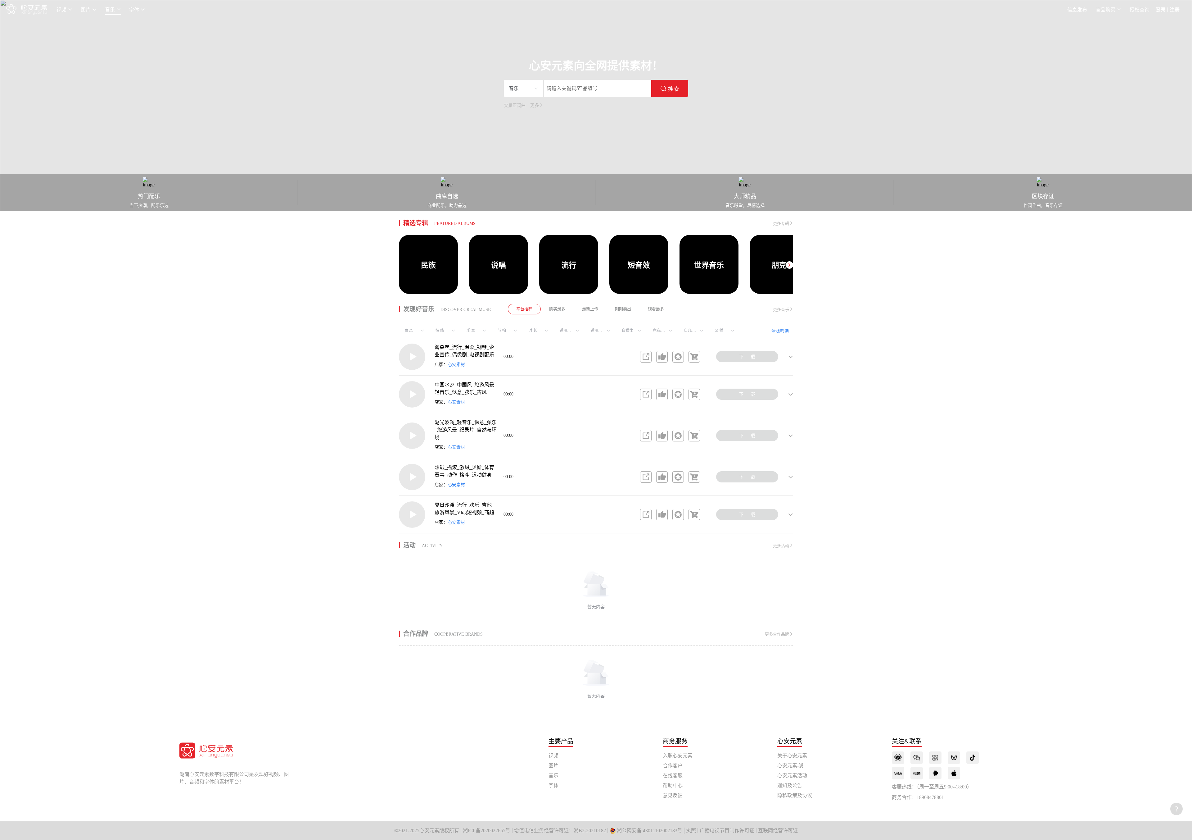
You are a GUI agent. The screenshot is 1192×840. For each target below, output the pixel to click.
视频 (553, 755)
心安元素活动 (792, 775)
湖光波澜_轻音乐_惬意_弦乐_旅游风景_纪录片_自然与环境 (466, 430)
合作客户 (673, 765)
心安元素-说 (790, 765)
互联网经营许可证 (778, 830)
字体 (553, 785)
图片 (553, 765)
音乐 (553, 775)
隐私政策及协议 (794, 795)
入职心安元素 (678, 755)
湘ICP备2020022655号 (486, 830)
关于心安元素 (792, 755)
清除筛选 (780, 331)
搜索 (673, 89)
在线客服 (673, 775)
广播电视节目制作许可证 (727, 830)
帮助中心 (673, 785)
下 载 (747, 356)
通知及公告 (789, 785)
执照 (691, 830)
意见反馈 (673, 795)
